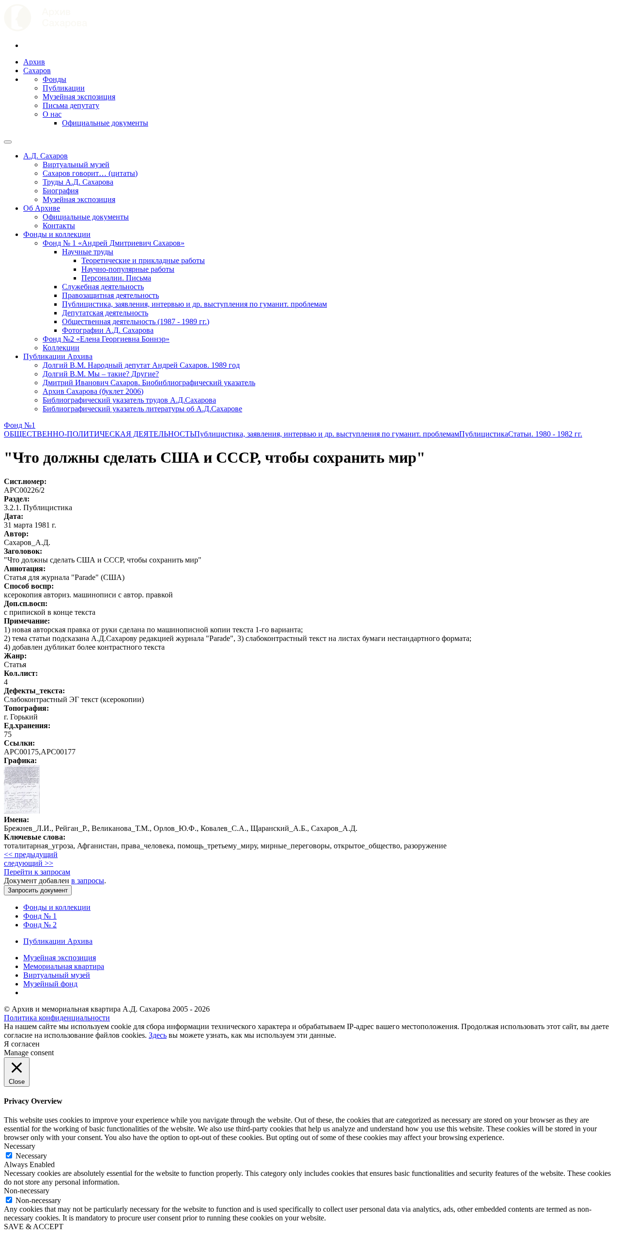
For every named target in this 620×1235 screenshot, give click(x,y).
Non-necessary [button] (26, 1191)
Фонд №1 (19, 425)
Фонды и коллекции (57, 234)
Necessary (31, 1156)
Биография (60, 191)
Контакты (59, 225)
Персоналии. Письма (116, 278)
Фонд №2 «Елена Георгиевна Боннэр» (106, 339)
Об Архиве (41, 208)
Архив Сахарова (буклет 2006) (93, 391)
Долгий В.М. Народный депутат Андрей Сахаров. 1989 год (141, 365)
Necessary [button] (19, 1146)
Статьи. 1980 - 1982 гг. (545, 434)
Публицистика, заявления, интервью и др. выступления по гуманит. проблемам (194, 304)
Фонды (54, 79)
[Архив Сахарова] (45, 29)
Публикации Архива (58, 356)
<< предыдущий (31, 854)
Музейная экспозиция (79, 97)
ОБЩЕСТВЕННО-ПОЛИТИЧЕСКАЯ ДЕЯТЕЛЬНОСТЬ (99, 434)
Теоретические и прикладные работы (143, 260)
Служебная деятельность (103, 286)
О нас (52, 114)
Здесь (158, 1035)
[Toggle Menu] (8, 142)
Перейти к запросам (37, 872)
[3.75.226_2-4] (22, 811)
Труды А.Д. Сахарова (78, 182)
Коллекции (61, 348)
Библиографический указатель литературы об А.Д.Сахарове (142, 409)
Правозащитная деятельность (110, 295)
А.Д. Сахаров (45, 156)
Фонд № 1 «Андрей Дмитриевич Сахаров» (114, 243)
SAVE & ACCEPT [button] (33, 1226)
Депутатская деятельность (105, 313)
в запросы (87, 880)
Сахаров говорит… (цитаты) (90, 173)
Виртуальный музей (76, 164)
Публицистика (483, 434)
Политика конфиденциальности (57, 1018)
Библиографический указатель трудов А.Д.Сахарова (129, 400)
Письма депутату (71, 105)
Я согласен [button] (22, 1044)
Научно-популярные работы (127, 269)
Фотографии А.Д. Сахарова (108, 330)
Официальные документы (105, 123)
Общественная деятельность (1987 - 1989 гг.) (135, 321)
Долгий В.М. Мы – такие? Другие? (101, 374)
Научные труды (87, 252)
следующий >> (28, 863)
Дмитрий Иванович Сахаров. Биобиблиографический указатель (149, 382)
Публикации (64, 88)
